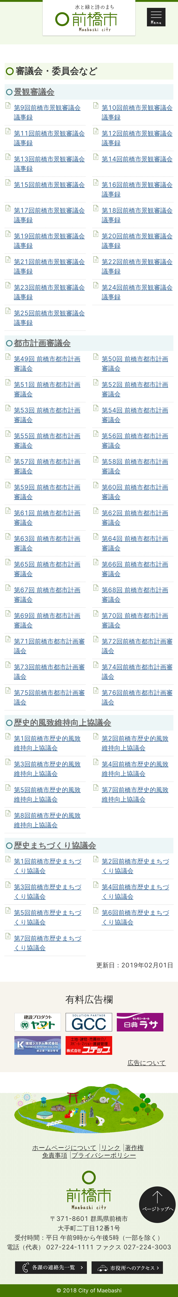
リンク (111, 1148)
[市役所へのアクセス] (127, 1267)
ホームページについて (64, 1148)
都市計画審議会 (42, 343)
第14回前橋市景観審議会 (137, 159)
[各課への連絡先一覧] (51, 1267)
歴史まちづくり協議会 (55, 845)
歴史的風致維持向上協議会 (62, 722)
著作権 (134, 1148)
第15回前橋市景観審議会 (49, 185)
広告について (146, 1063)
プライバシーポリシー (104, 1155)
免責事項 (54, 1155)
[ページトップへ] (157, 1191)
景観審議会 (34, 91)
